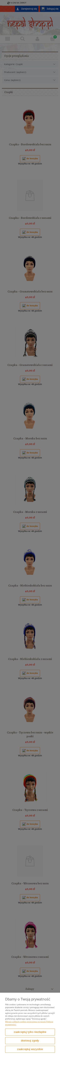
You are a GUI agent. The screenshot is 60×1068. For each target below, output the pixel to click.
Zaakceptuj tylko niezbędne (30, 1031)
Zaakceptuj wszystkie (30, 1049)
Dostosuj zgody (30, 1040)
